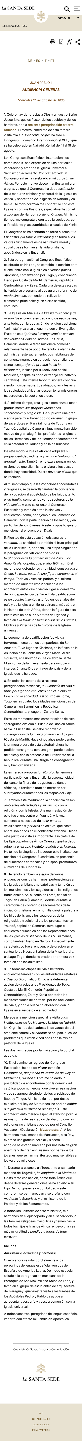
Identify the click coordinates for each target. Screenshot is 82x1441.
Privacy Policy (41, 1430)
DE (30, 61)
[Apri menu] (76, 9)
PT (52, 61)
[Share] (78, 42)
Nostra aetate (50, 1130)
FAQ (41, 1413)
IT (45, 61)
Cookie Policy (41, 1424)
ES (38, 61)
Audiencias (11, 26)
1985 (24, 26)
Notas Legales (41, 1419)
